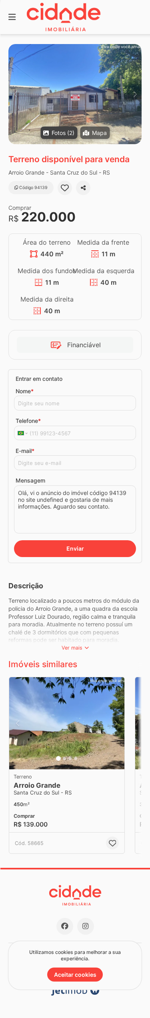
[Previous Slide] (15, 94)
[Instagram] (85, 926)
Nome (25, 391)
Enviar (75, 548)
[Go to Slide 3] (70, 758)
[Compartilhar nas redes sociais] (83, 188)
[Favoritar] (65, 188)
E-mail (25, 450)
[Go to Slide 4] (75, 758)
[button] (75, 94)
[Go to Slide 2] (64, 758)
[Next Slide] (135, 94)
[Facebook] (64, 926)
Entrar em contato (39, 378)
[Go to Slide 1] (58, 758)
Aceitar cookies (75, 974)
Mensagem (30, 480)
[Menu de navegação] (12, 17)
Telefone (28, 420)
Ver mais (72, 648)
